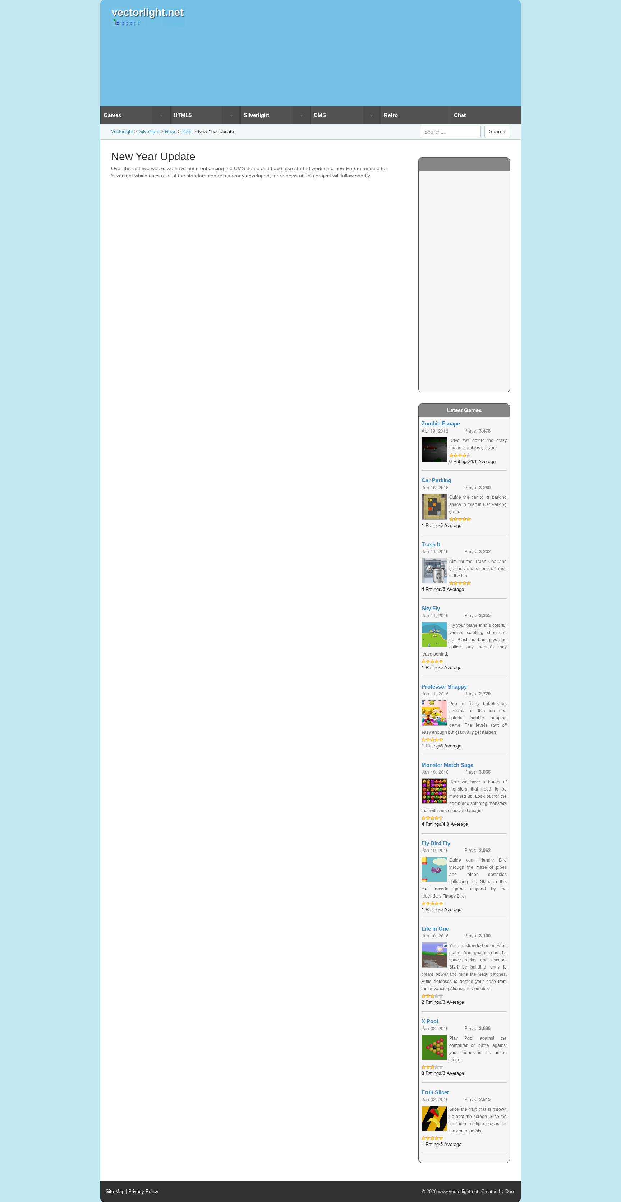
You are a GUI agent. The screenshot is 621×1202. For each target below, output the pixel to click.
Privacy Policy (143, 1191)
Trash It (431, 544)
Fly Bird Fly (436, 843)
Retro (391, 115)
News (170, 131)
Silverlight (256, 115)
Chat (460, 115)
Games (112, 115)
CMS (320, 115)
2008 (187, 131)
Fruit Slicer (435, 1092)
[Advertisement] (361, 53)
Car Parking (436, 480)
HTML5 (183, 115)
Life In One (435, 929)
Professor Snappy (444, 687)
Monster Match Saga (447, 765)
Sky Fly (431, 608)
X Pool (430, 1021)
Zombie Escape (441, 423)
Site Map (115, 1191)
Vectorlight (122, 131)
